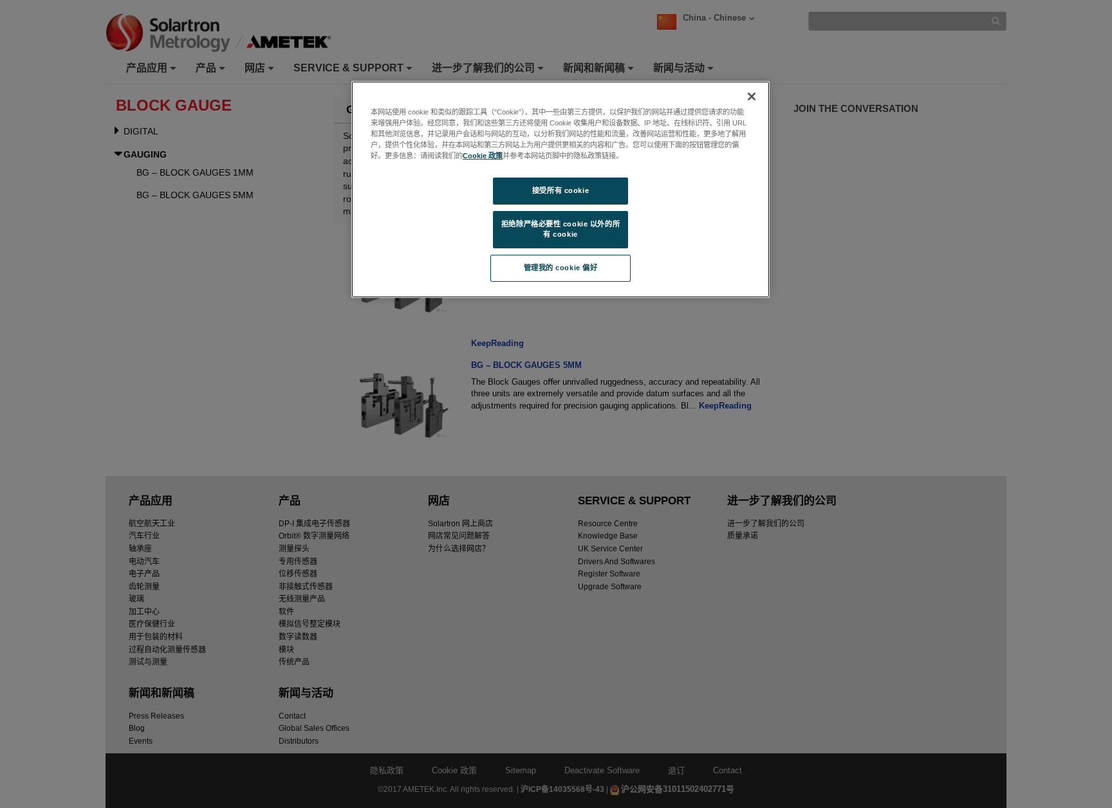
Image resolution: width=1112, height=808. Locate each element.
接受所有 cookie (560, 190)
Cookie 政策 (483, 156)
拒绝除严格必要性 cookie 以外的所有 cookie (560, 229)
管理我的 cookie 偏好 (561, 267)
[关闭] (751, 96)
